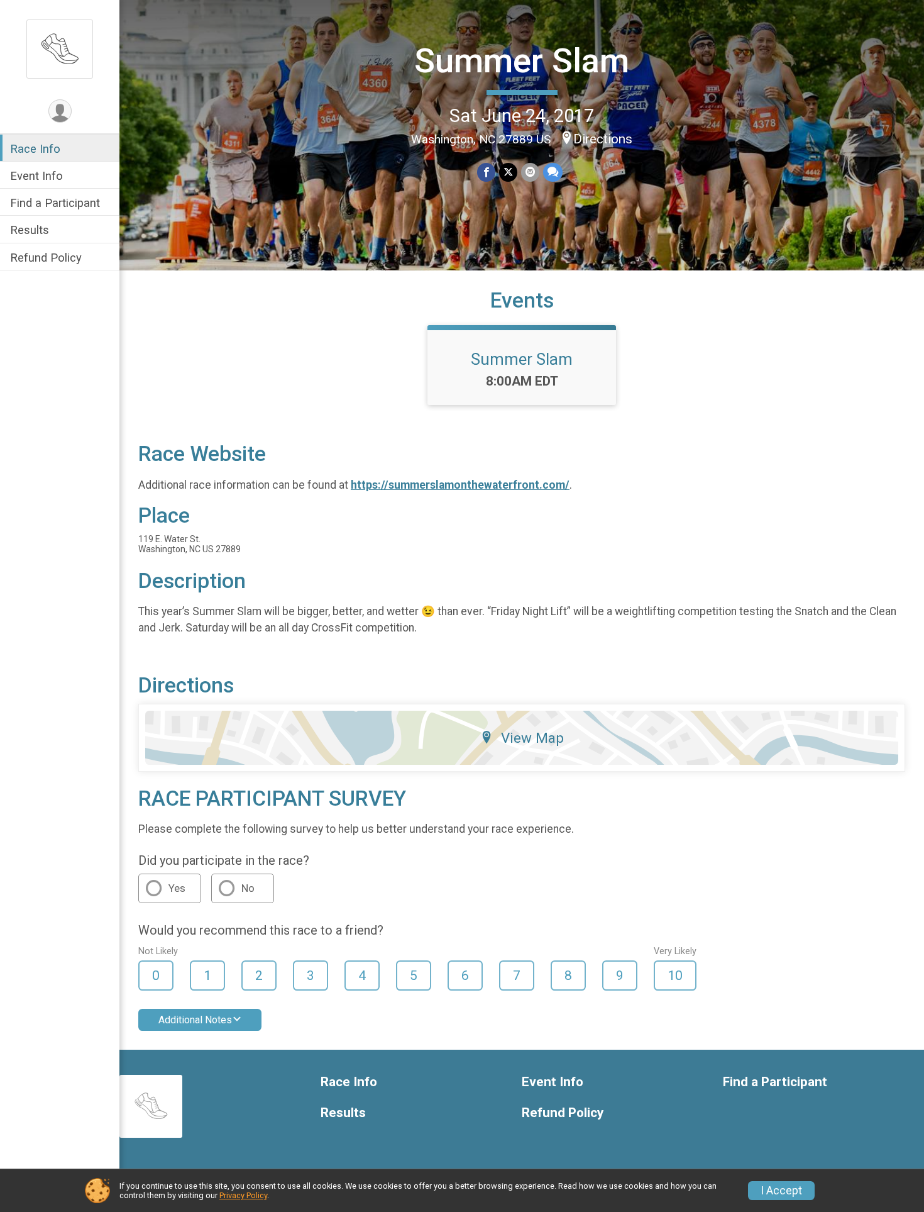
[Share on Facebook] (486, 172)
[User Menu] (60, 111)
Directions (602, 139)
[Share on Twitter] (508, 172)
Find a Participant (55, 202)
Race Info (35, 148)
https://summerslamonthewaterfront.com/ (460, 485)
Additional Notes (195, 1020)
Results (29, 230)
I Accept (781, 1190)
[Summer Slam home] (59, 48)
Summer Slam (521, 61)
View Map (532, 738)
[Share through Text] (553, 172)
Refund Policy (46, 257)
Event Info (36, 175)
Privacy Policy (243, 1195)
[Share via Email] (530, 172)
